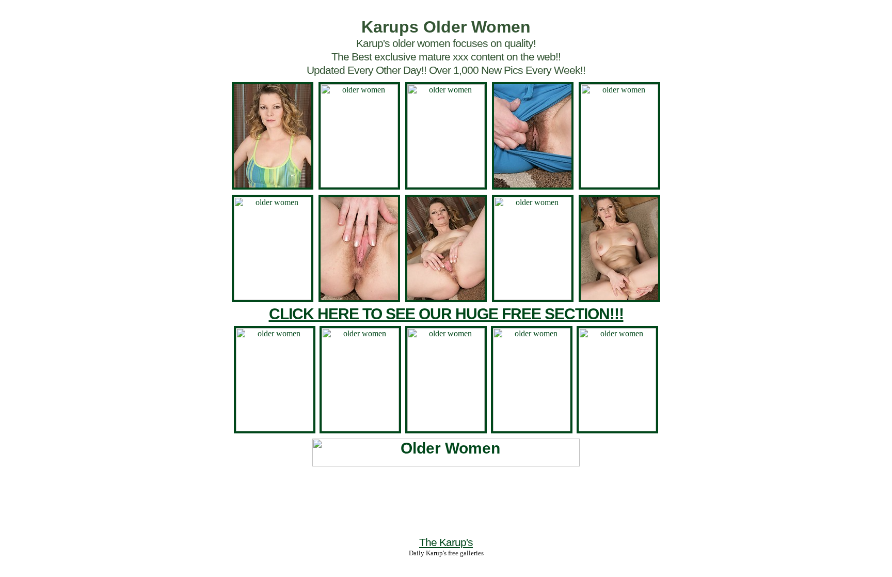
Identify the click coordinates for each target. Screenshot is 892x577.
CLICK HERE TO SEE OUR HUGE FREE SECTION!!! (446, 313)
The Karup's (446, 542)
